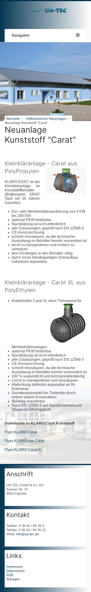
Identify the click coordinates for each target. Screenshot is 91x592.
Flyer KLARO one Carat (24, 441)
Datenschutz (15, 571)
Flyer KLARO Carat (21, 432)
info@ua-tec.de (27, 534)
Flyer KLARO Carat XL (23, 450)
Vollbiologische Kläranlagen (46, 118)
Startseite (13, 118)
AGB (9, 575)
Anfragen (13, 579)
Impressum (14, 566)
